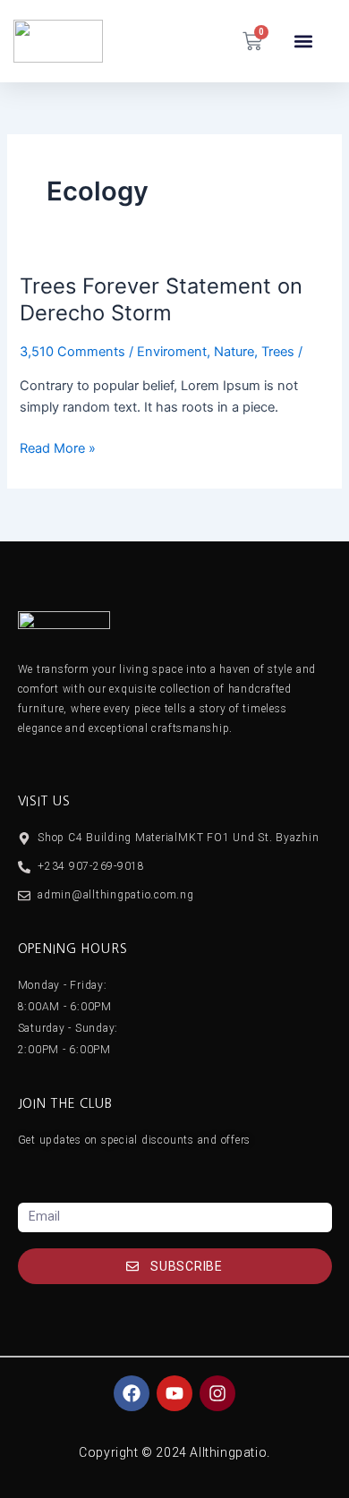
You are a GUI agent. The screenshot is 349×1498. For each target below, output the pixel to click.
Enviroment (172, 352)
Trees (277, 352)
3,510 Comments (72, 352)
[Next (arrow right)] (317, 749)
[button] (304, 41)
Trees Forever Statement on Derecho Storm (161, 300)
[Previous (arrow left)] (31, 749)
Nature (234, 352)
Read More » (58, 447)
